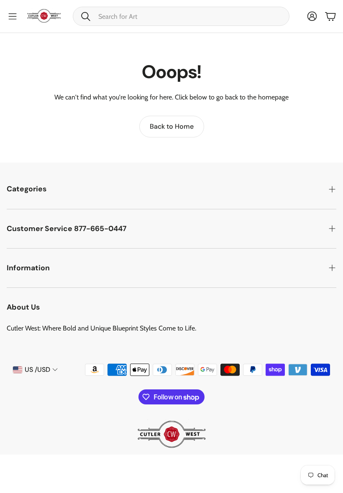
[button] (181, 16)
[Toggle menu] (12, 16)
